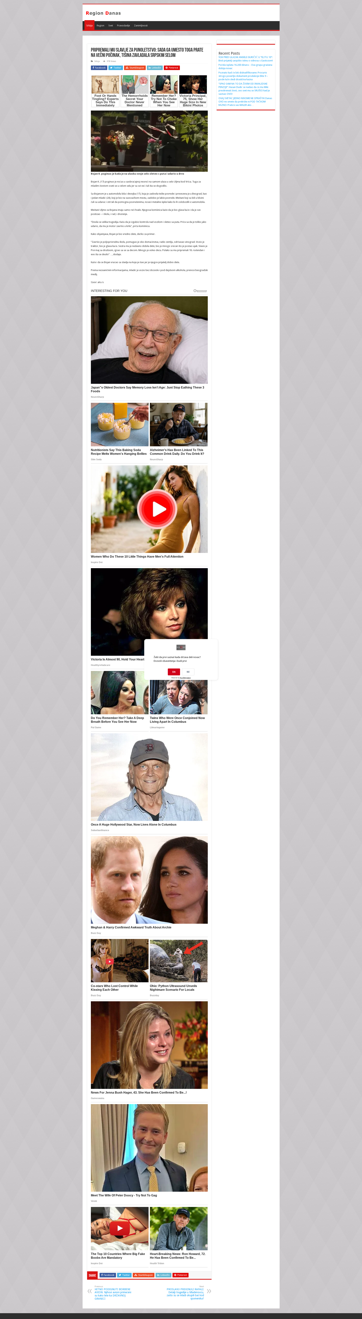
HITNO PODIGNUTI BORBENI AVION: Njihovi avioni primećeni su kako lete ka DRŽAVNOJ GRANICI (113, 1292)
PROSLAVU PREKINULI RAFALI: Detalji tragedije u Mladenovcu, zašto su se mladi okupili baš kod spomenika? (185, 1292)
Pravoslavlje (123, 25)
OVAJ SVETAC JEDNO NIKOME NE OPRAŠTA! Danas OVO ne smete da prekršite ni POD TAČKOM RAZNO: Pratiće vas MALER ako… (245, 101)
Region (100, 25)
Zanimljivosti (141, 25)
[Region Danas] (103, 12)
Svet (110, 25)
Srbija (89, 25)
